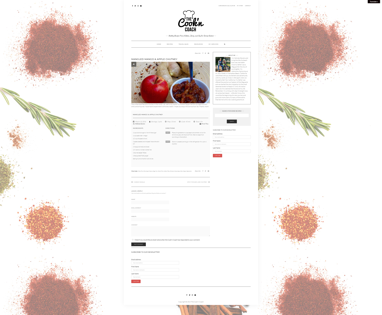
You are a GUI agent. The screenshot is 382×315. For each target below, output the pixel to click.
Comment (134, 225)
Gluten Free (160, 171)
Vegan (184, 171)
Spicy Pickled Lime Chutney (197, 182)
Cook (183, 122)
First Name (216, 141)
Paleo (168, 171)
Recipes (170, 44)
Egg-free (155, 171)
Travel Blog (184, 44)
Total (197, 122)
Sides (181, 171)
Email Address (136, 208)
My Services (213, 44)
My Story (240, 5)
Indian (165, 171)
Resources (198, 44)
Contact (248, 5)
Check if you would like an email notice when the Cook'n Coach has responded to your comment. (167, 240)
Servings (154, 122)
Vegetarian (188, 171)
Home (159, 44)
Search (232, 121)
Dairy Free (140, 171)
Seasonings (177, 171)
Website (133, 216)
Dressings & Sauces (148, 171)
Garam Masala (139, 182)
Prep (168, 122)
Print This (205, 124)
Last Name (216, 148)
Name (133, 199)
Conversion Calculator (227, 5)
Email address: (218, 134)
